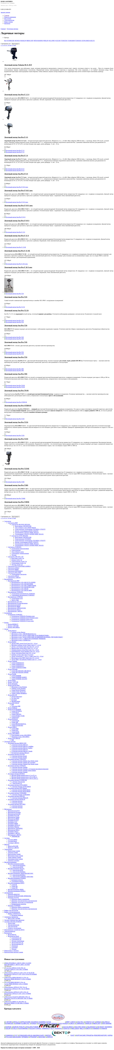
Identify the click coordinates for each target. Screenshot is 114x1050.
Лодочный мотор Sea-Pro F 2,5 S (16, 95)
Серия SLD (14, 730)
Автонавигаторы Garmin (15, 859)
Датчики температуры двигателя (14, 920)
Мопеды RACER (13, 846)
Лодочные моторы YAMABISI (17, 793)
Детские (13, 555)
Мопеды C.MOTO (13, 847)
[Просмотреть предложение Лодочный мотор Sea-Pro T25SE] (8, 465)
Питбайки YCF (12, 822)
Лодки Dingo (12, 680)
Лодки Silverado (12, 669)
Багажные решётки (17, 915)
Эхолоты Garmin (13, 852)
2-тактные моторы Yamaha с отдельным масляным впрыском (29, 769)
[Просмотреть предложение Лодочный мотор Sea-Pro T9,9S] (14, 385)
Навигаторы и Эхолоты (11, 950)
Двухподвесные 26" (17, 944)
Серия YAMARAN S (17, 664)
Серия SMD (15, 728)
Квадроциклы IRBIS (14, 606)
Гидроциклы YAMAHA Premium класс (23, 616)
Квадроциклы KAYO (14, 605)
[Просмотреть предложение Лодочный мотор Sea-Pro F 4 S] (8, 119)
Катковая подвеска (17, 880)
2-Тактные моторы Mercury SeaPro (21, 748)
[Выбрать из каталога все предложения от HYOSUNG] (41, 1023)
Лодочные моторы (12, 29)
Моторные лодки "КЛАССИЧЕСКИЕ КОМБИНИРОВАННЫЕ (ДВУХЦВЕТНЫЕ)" (37, 637)
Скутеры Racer (12, 841)
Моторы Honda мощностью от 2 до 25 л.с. (24, 775)
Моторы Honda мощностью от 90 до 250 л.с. (24, 778)
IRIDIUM (54, 1023)
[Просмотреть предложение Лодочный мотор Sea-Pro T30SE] (14, 498)
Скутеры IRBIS (12, 839)
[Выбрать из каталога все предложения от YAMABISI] (95, 1028)
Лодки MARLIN (13, 719)
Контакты (7, 23)
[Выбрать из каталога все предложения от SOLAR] (7, 1028)
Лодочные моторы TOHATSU (17, 759)
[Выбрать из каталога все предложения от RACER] (50, 1027)
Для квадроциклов (13, 925)
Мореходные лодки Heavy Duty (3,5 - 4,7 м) (24, 648)
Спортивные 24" (16, 938)
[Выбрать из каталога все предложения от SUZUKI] (31, 1028)
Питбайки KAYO (13, 820)
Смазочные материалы (11, 917)
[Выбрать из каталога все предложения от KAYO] (60, 1023)
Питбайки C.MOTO (14, 833)
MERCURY (29, 40)
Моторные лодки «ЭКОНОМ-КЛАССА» (23, 634)
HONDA (17, 40)
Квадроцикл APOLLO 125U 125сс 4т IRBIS (17, 993)
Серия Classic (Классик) (18, 691)
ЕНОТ (73, 1035)
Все (5, 40)
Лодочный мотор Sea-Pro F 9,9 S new (18, 205)
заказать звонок (5, 12)
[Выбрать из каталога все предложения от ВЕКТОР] (61, 1035)
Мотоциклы (8, 809)
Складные (14, 947)
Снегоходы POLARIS (14, 572)
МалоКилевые (15, 701)
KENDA (65, 1023)
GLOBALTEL (25, 1023)
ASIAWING (42, 1022)
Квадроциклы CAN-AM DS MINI (21, 590)
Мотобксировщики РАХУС (16, 868)
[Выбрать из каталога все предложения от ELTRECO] (105, 1022)
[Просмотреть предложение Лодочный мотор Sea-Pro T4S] (14, 337)
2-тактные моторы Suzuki (19, 756)
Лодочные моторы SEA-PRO (16, 804)
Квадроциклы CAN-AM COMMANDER (23, 585)
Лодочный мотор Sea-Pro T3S (15, 325)
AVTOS (48, 1022)
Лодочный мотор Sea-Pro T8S (15, 374)
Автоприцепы (8, 892)
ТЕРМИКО (24, 1037)
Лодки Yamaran (12, 661)
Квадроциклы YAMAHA (15, 592)
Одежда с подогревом (14, 928)
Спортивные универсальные (20, 553)
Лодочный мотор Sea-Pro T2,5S (16, 310)
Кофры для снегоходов (11, 910)
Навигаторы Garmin (14, 851)
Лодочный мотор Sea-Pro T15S (16, 422)
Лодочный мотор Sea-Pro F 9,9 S (16, 221)
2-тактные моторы (17, 801)
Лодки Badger (12, 642)
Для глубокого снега (17, 552)
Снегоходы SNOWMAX (15, 571)
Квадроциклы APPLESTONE (17, 608)
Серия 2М (14, 886)
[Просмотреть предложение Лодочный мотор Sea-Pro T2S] (8, 292)
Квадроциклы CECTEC (15, 601)
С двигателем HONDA (18, 865)
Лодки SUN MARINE (14, 709)
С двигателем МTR (17, 870)
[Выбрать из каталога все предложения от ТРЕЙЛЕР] (33, 1037)
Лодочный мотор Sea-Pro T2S (15, 297)
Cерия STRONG (16, 714)
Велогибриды (12, 934)
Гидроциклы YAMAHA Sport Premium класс (24, 617)
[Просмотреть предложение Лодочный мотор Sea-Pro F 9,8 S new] (16, 187)
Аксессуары (11, 923)
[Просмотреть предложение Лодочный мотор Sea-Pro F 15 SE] (15, 247)
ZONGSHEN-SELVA (88, 40)
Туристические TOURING (23, 539)
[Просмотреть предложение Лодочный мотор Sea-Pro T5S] (14, 352)
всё (15, 45)
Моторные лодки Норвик (19, 687)
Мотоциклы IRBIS (13, 819)
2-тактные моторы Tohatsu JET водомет (23, 762)
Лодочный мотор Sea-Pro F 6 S (16, 174)
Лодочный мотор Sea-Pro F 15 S (16, 236)
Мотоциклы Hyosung (14, 812)
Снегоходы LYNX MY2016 (19, 535)
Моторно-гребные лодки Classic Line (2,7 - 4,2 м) (26, 645)
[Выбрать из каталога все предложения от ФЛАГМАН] (41, 1037)
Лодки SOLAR (12, 695)
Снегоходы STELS (13, 568)
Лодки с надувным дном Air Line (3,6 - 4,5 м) (25, 646)
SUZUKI (58, 40)
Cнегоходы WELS (13, 576)
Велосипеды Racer (13, 936)
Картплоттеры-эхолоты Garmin (13, 952)
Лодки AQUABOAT (14, 738)
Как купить (7, 18)
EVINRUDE (10, 40)
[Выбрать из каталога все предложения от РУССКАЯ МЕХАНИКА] (12, 1037)
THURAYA (58, 1028)
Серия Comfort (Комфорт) (19, 693)
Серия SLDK (15, 732)
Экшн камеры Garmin (14, 857)
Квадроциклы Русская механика (18, 603)
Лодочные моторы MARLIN (16, 799)
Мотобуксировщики (10, 862)
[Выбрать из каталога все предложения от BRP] (67, 1022)
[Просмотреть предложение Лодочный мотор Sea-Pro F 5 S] (14, 150)
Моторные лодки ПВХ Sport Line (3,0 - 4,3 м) (25, 658)
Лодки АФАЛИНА (13, 733)
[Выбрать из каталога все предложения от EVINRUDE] (8, 1023)
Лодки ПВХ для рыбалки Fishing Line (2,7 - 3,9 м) (26, 659)
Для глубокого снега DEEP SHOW (25, 527)
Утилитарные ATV (17, 598)
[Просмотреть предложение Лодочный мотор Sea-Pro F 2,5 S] (8, 91)
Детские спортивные (17, 941)
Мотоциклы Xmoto (13, 817)
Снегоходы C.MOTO (14, 577)
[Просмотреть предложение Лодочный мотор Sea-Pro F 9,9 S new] (16, 202)
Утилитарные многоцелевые (20, 548)
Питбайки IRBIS (13, 823)
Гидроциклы (8, 613)
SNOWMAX (108, 1027)
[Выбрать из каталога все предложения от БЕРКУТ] (48, 1035)
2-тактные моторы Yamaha (19, 767)
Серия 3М (14, 888)
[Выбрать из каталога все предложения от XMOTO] (87, 1028)
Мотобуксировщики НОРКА (16, 891)
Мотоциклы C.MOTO (14, 835)
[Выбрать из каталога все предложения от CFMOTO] (87, 1022)
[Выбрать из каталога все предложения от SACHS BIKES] (67, 1027)
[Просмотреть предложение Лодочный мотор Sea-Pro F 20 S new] (16, 264)
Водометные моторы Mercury (20, 753)
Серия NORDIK (16, 675)
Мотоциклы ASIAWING (15, 828)
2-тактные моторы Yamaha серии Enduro (23, 770)
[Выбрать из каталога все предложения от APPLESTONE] (25, 1022)
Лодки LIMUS (12, 727)
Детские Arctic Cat (17, 564)
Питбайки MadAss (13, 827)
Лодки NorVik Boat (13, 685)
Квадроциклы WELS (14, 609)
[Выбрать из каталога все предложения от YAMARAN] (8, 1035)
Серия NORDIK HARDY (19, 677)
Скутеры (7, 838)
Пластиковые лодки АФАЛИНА (21, 735)
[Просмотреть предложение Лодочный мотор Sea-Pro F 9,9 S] (14, 217)
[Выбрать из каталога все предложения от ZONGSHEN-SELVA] (25, 1035)
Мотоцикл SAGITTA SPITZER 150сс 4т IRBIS (18, 998)
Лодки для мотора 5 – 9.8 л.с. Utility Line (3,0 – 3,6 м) (27, 656)
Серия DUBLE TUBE (18, 716)
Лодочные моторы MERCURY (17, 743)
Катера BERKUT (13, 624)
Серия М (14, 884)
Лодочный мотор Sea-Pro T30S (16, 485)
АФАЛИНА (36, 1035)
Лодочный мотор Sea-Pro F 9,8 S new (18, 190)
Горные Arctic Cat (16, 560)
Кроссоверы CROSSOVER (23, 526)
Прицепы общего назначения (20, 899)
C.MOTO (73, 1022)
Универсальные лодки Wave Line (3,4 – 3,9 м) (25, 650)
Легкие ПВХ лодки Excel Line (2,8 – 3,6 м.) (24, 643)
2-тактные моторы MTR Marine (20, 790)
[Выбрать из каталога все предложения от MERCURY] (96, 1023)
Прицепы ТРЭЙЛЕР (14, 905)
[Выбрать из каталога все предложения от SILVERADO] (91, 1027)
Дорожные (14, 946)
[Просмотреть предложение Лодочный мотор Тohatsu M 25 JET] (14, 61)
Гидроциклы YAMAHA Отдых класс (22, 621)
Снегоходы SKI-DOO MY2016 (20, 524)
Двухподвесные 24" (17, 942)
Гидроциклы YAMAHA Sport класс (22, 619)
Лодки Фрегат (12, 630)
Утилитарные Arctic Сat (18, 563)
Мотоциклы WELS (13, 830)
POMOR (35, 1027)
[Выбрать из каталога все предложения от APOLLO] (15, 1022)
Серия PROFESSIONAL (18, 724)
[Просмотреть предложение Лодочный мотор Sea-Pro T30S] (14, 482)
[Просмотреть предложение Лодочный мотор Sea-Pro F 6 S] (14, 169)
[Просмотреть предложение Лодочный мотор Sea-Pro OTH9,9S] (15, 402)
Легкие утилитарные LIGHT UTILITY (26, 531)
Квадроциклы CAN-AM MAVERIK (22, 584)
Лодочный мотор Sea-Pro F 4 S (16, 137)
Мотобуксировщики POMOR (17, 878)
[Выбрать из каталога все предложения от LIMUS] (71, 1023)
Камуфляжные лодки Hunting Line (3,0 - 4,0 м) (25, 651)
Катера (6, 622)
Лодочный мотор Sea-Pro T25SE (16, 469)
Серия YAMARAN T (17, 666)
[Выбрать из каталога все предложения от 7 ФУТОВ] (8, 1022)
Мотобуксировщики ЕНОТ (16, 883)
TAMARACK (46, 1028)
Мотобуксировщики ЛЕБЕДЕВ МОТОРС (20, 873)
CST (93, 1022)
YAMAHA (78, 40)
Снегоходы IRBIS (13, 569)
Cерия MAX (15, 712)
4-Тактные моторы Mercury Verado (21, 751)
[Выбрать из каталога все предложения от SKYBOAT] (100, 1027)
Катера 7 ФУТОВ (13, 626)
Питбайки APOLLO (14, 825)
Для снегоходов (12, 926)
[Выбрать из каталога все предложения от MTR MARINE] (106, 1023)
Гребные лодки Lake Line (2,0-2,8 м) (22, 654)
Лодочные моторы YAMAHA (17, 765)
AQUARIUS (34, 1022)
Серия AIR (14, 722)
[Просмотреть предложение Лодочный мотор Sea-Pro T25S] (14, 435)
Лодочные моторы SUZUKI (16, 754)
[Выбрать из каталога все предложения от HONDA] (33, 1023)
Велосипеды (8, 933)
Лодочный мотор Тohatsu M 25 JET (18, 65)
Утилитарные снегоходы (18, 574)
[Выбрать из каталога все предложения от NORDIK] (7, 1027)
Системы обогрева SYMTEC (13, 921)
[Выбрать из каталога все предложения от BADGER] (58, 1022)
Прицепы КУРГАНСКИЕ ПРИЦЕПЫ (19, 896)
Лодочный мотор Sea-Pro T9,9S (16, 390)
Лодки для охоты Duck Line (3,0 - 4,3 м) (23, 653)
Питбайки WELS (13, 831)
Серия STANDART (17, 725)
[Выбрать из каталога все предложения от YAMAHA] (103, 1028)
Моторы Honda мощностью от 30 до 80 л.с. (24, 777)
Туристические (16, 550)
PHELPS (46, 40)
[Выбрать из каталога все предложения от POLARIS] (29, 1027)
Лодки (6, 629)
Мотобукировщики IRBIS (16, 889)
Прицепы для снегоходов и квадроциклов (24, 901)
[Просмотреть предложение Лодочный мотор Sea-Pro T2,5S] (14, 307)
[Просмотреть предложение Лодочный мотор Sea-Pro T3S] (14, 320)
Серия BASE (15, 720)
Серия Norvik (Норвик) (18, 690)
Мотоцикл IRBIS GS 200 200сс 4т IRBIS (16, 1003)
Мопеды (6, 844)
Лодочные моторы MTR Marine (17, 788)
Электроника (8, 849)
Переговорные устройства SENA (14, 929)
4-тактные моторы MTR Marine (20, 791)
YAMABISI (71, 40)
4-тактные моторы (17, 802)
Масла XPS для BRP (14, 918)
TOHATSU (64, 40)
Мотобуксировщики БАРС (16, 864)
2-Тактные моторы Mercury (19, 745)
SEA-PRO (52, 40)
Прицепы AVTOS (13, 897)
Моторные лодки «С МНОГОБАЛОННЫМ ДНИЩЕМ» (28, 638)
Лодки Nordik (12, 674)
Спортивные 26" (16, 939)
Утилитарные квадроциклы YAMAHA (23, 593)
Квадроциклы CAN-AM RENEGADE (22, 587)
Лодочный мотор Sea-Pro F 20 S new (18, 267)
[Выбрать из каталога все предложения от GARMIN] (17, 1023)
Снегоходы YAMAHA (14, 547)
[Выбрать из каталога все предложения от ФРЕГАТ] (49, 1037)
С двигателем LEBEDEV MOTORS (22, 876)
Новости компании (10, 17)
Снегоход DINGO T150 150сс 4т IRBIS (16, 969)
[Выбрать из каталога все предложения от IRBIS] (48, 1023)
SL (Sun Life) (15, 698)
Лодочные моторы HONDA (16, 773)
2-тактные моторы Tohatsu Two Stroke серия (24, 761)
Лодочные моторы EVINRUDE (17, 780)
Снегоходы (7, 521)
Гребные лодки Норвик (18, 688)
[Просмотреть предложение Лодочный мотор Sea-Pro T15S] (14, 419)
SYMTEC (38, 1028)
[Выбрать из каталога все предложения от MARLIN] (88, 1023)
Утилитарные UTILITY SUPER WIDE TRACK (29, 534)
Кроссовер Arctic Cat (17, 558)
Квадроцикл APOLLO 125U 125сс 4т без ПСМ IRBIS (20, 974)
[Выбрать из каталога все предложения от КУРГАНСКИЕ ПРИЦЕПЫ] (84, 1035)
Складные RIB (15, 706)
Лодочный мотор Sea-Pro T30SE (16, 502)
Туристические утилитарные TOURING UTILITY (30, 529)
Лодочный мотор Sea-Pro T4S (15, 342)
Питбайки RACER (13, 815)
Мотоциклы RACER (14, 814)
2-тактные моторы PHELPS (19, 798)
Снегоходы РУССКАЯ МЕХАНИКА (19, 566)
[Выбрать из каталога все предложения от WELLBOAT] (74, 1028)
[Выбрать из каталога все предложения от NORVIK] (15, 1027)
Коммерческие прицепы (18, 904)
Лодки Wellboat (12, 708)
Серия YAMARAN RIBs (18, 667)
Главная (6, 15)
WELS (82, 1028)
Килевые (14, 700)
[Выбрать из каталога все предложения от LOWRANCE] (79, 1023)
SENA (84, 1027)
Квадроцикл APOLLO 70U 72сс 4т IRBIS (16, 989)
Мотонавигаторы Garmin (15, 855)
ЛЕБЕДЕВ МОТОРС (100, 1035)
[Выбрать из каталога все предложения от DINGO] (98, 1022)
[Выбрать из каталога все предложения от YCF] (15, 1035)
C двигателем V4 (16, 783)
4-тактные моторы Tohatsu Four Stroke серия (24, 764)
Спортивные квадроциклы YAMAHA (22, 595)
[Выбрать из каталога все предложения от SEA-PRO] (77, 1027)
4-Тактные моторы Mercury (19, 749)
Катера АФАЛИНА (14, 627)
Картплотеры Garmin (14, 854)
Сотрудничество (9, 20)
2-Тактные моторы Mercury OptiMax (22, 746)
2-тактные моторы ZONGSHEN (21, 786)
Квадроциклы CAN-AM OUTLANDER (23, 582)
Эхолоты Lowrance (13, 860)
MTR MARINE (38, 40)
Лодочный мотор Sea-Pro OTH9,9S (17, 405)
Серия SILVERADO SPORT (19, 672)
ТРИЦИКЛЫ (15, 836)
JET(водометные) (16, 696)
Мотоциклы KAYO (14, 810)
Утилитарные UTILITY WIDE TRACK (27, 532)
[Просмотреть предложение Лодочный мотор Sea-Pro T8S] (14, 369)
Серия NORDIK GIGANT (19, 679)
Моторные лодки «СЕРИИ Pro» (21, 640)
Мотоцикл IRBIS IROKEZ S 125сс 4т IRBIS (17, 979)
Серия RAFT (15, 717)
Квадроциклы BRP (13, 581)
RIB (12, 704)
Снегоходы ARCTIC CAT (15, 556)
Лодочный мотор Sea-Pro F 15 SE (17, 251)
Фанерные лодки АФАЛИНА (20, 736)
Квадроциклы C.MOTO (15, 611)
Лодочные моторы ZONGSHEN (17, 785)
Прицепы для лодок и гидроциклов (22, 902)
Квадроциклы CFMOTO (15, 597)
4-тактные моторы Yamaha (19, 772)
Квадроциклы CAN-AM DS (19, 589)
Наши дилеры (8, 22)
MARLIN (23, 40)
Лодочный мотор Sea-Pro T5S (15, 357)
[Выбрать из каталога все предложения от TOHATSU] (66, 1028)
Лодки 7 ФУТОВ (13, 682)
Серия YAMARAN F (17, 663)
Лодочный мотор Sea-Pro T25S (16, 439)
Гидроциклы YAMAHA (15, 614)
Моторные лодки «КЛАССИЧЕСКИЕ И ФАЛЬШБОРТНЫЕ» (30, 635)
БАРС (42, 1035)
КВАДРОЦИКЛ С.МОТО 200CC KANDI (17, 964)
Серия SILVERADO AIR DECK (21, 671)
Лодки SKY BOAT (13, 703)
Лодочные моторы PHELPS (16, 796)
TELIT (52, 1028)
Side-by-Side (15, 600)
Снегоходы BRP (13, 523)
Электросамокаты (9, 931)
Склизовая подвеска (17, 881)
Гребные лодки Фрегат (18, 632)
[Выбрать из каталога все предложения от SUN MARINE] (22, 1028)
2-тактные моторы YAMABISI (20, 794)
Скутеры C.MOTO (13, 843)
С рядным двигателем (18, 782)
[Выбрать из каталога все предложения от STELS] (14, 1028)
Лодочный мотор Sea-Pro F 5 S (16, 156)
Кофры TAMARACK (14, 913)
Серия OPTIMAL (16, 711)
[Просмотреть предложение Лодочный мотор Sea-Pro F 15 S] (14, 232)
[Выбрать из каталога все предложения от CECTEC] (79, 1022)
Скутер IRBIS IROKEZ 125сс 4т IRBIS (16, 984)
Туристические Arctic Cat (19, 561)
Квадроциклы (8, 579)
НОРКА (110, 1035)
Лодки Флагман (12, 683)
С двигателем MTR (17, 867)
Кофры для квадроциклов (12, 912)
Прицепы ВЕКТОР (14, 894)
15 (13, 45)
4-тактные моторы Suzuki (19, 757)
